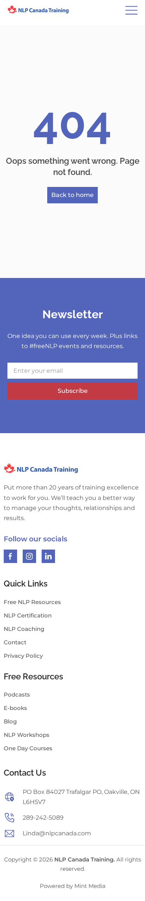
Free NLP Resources (32, 602)
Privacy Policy (23, 655)
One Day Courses (28, 748)
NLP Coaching (24, 628)
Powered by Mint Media (73, 885)
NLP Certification (28, 615)
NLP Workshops (26, 734)
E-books (15, 707)
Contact (15, 642)
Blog (10, 721)
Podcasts (17, 694)
